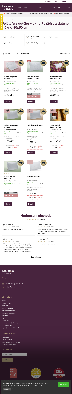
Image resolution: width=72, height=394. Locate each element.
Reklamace (5, 315)
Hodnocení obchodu (36, 215)
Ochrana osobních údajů (8, 310)
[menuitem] (48, 1)
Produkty (4, 300)
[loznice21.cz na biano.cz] (13, 373)
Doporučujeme (24, 53)
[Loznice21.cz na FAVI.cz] (59, 373)
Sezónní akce (5, 320)
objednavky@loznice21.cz (15, 284)
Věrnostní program (7, 303)
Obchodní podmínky (7, 308)
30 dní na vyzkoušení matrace (10, 323)
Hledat (7, 360)
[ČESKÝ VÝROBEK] (12, 66)
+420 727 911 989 (12, 287)
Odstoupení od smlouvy (8, 313)
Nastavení (6, 389)
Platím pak (5, 305)
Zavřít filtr (6, 53)
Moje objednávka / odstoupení (10, 328)
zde (40, 385)
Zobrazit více (36, 257)
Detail (8, 101)
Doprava (4, 318)
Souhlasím (63, 384)
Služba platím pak (7, 325)
